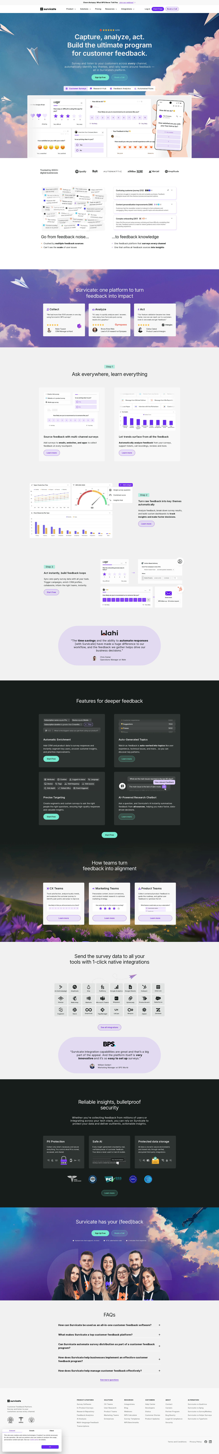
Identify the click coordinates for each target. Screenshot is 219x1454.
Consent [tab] (12, 1431)
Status (148, 1411)
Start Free (157, 9)
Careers (169, 1408)
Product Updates (152, 1419)
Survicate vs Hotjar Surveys (200, 1415)
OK (50, 1447)
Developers (150, 1408)
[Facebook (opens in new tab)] (205, 1441)
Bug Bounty (170, 1415)
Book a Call (172, 9)
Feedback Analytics (85, 1415)
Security (169, 1422)
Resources (109, 9)
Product (69, 9)
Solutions (84, 9)
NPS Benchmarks (131, 1422)
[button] (109, 1325)
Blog (126, 1408)
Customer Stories (152, 1415)
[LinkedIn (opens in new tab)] (210, 1441)
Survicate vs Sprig (196, 1408)
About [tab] (52, 1431)
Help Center (150, 1404)
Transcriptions (83, 1426)
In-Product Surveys (85, 1408)
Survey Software (84, 1404)
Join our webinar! (126, 2)
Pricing (98, 9)
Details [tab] (31, 1431)
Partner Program (173, 1411)
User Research (110, 1408)
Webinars (128, 1411)
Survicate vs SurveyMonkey (200, 1411)
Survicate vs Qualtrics (197, 1404)
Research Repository (85, 1411)
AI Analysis (81, 1419)
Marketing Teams (111, 1415)
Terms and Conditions (177, 1442)
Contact (169, 1404)
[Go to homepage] (14, 1401)
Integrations (126, 9)
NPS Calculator (130, 1415)
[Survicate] (48, 9)
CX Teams (108, 1404)
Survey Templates (132, 1419)
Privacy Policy (196, 1442)
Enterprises (109, 1419)
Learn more (52, 453)
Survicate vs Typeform (197, 1419)
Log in (147, 9)
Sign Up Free (100, 77)
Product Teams (110, 1411)
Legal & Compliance (174, 1419)
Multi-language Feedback (88, 1422)
